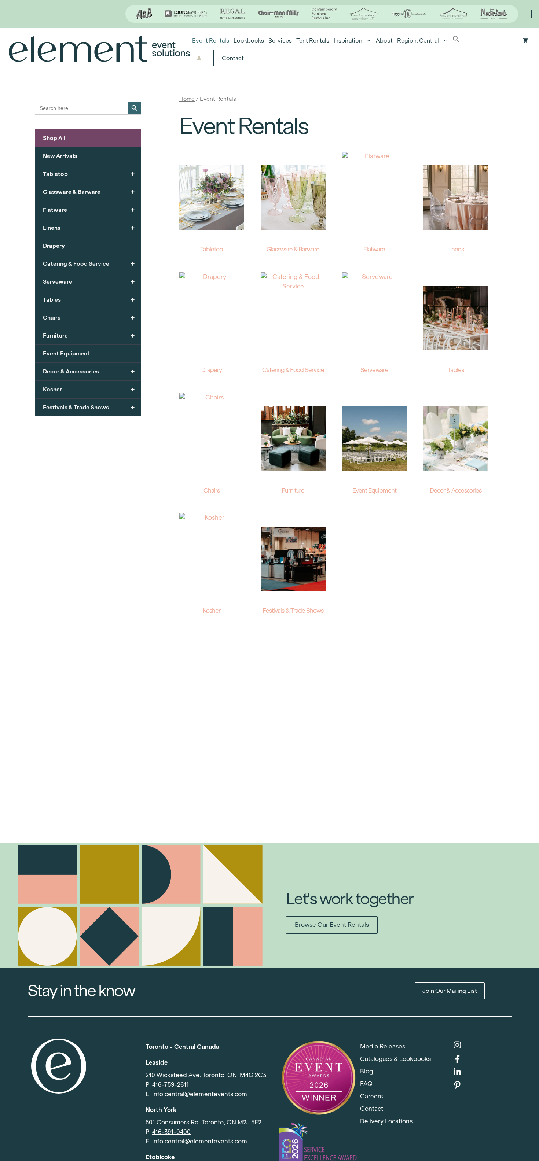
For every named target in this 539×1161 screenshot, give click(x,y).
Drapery (54, 246)
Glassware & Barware (89, 192)
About (384, 40)
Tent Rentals (312, 40)
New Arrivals (60, 156)
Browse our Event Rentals (332, 924)
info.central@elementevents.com (199, 1094)
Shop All (54, 138)
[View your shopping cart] (525, 41)
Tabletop (89, 174)
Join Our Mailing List (449, 991)
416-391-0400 (171, 1131)
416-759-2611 (170, 1084)
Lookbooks (249, 40)
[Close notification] (527, 14)
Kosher (89, 389)
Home (187, 99)
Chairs (89, 317)
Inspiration (348, 40)
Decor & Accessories (89, 371)
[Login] (199, 58)
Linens (89, 228)
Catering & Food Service (89, 263)
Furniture (89, 335)
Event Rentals (210, 40)
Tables (89, 299)
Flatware (89, 210)
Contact (233, 58)
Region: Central (418, 40)
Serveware (89, 281)
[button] (456, 41)
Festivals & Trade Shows (89, 407)
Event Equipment (66, 353)
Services (280, 40)
